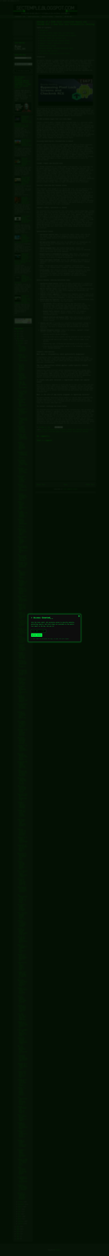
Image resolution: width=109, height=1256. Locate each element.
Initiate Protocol (37, 635)
